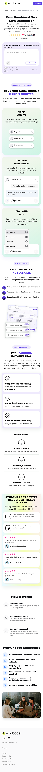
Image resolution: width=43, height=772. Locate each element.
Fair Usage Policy (8, 759)
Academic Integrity (8, 764)
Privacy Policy (7, 756)
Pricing (4, 748)
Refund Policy (6, 761)
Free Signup (37, 3)
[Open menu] (3, 3)
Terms (4, 753)
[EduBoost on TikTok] (4, 738)
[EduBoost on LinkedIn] (9, 738)
